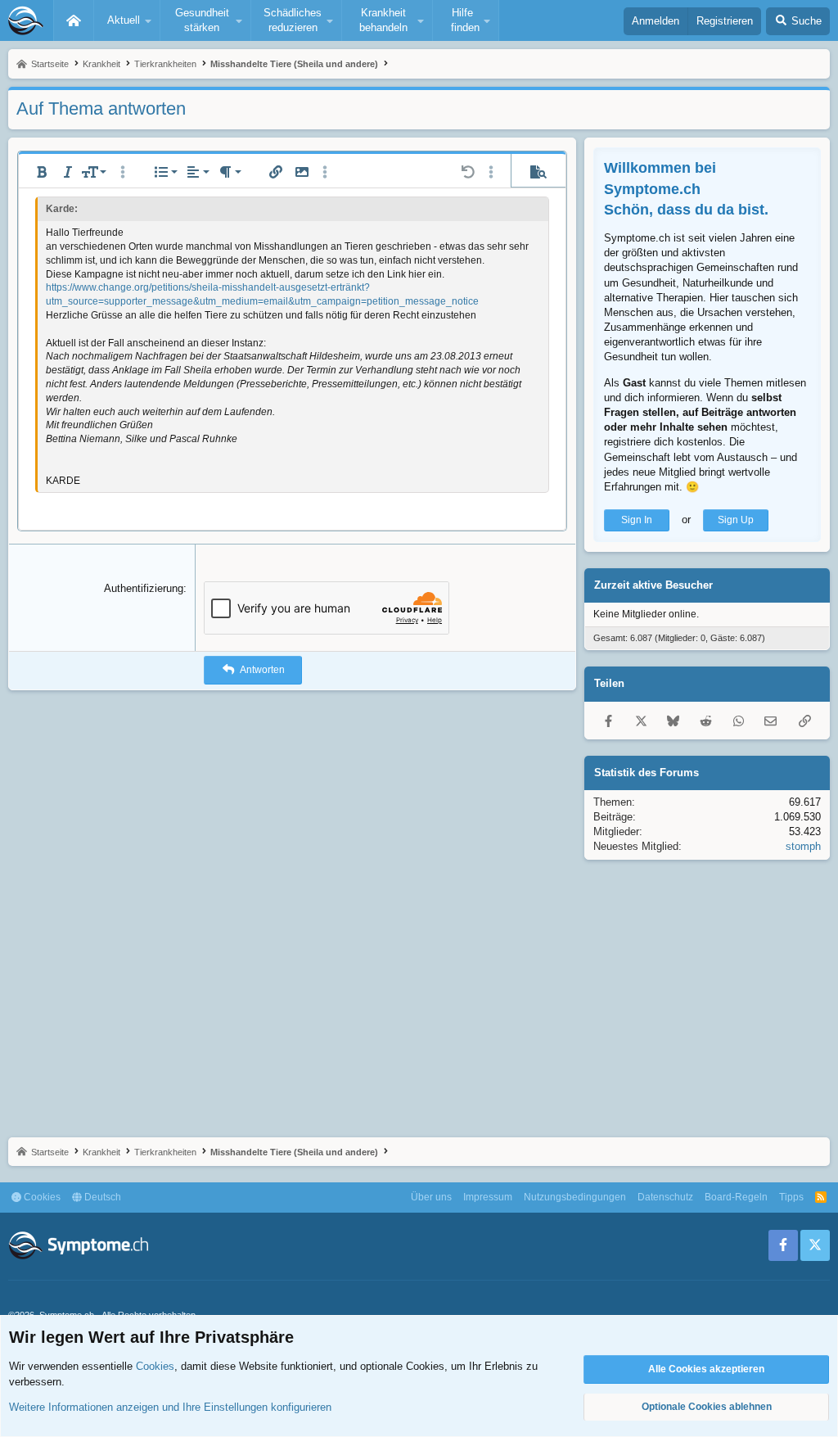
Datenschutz (665, 1197)
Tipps (791, 1197)
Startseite (73, 20)
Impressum (487, 1197)
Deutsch (101, 1197)
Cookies (41, 1197)
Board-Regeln (736, 1197)
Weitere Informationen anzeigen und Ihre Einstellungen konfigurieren (170, 1407)
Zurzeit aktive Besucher (653, 585)
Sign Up (736, 520)
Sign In (636, 520)
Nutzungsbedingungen (575, 1197)
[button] (127, 20)
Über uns (431, 1197)
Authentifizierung (143, 588)
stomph (803, 846)
